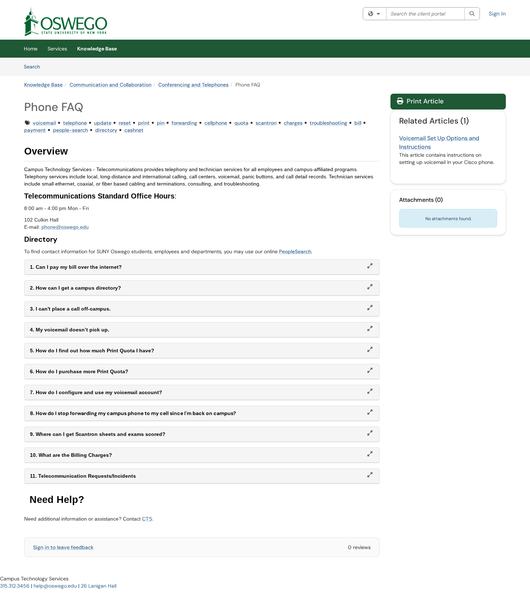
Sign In (497, 13)
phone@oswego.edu (65, 227)
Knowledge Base (97, 48)
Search (34, 66)
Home (30, 48)
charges (293, 123)
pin (160, 123)
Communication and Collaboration (110, 84)
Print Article (424, 101)
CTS (147, 519)
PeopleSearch (295, 251)
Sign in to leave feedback (63, 547)
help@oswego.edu (55, 586)
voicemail (44, 123)
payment (35, 130)
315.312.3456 (15, 586)
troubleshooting (328, 123)
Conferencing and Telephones (193, 84)
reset (125, 123)
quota (241, 123)
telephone (75, 123)
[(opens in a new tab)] (65, 21)
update (102, 123)
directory (106, 130)
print (144, 123)
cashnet (133, 130)
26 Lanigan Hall (98, 586)
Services (57, 48)
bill (357, 123)
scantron (266, 123)
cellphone (215, 123)
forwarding (184, 123)
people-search (70, 130)
